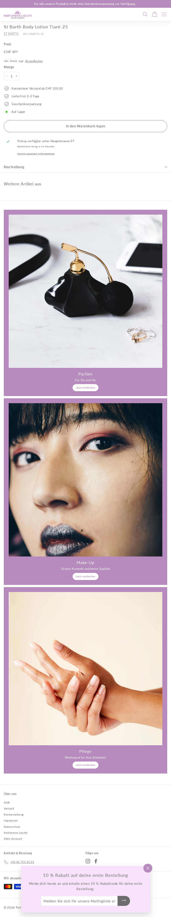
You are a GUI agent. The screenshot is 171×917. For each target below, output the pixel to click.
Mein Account (13, 838)
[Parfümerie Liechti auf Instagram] (88, 861)
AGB (7, 802)
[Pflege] (85, 668)
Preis (7, 44)
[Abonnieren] (124, 901)
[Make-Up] (85, 479)
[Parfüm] (85, 291)
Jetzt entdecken (85, 387)
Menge (9, 67)
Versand (9, 808)
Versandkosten (34, 61)
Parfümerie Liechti (16, 832)
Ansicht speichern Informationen (36, 153)
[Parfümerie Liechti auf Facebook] (96, 861)
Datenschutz (12, 826)
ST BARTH (11, 33)
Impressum (11, 820)
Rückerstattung (14, 814)
